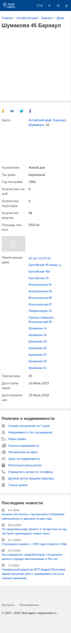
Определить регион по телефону (30, 472)
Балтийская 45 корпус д (45, 264)
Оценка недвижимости (23, 445)
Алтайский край (40, 120)
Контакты (8, 605)
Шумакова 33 (38, 341)
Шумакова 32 (38, 335)
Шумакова (36, 125)
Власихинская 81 (40, 284)
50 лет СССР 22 (39, 258)
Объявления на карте (23, 452)
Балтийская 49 (39, 278)
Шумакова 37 (38, 354)
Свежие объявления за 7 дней (28, 425)
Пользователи (29, 605)
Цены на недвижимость (24, 458)
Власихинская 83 (40, 291)
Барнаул (59, 120)
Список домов (17, 485)
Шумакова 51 (38, 367)
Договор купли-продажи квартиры (31, 478)
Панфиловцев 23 (40, 310)
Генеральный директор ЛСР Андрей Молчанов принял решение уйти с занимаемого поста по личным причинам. (33, 574)
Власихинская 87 (40, 304)
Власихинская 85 (40, 297)
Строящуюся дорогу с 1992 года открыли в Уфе (34, 544)
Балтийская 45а (39, 271)
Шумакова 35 (38, 348)
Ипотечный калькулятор (24, 465)
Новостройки (17, 439)
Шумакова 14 (38, 328)
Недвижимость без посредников (30, 432)
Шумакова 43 (38, 361)
